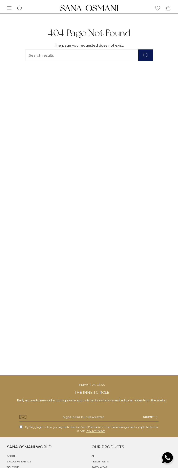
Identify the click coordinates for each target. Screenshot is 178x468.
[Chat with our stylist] (167, 457)
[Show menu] (9, 8)
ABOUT (11, 456)
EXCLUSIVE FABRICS (19, 461)
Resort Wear (100, 461)
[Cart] (168, 8)
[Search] (145, 55)
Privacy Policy (95, 430)
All (94, 456)
